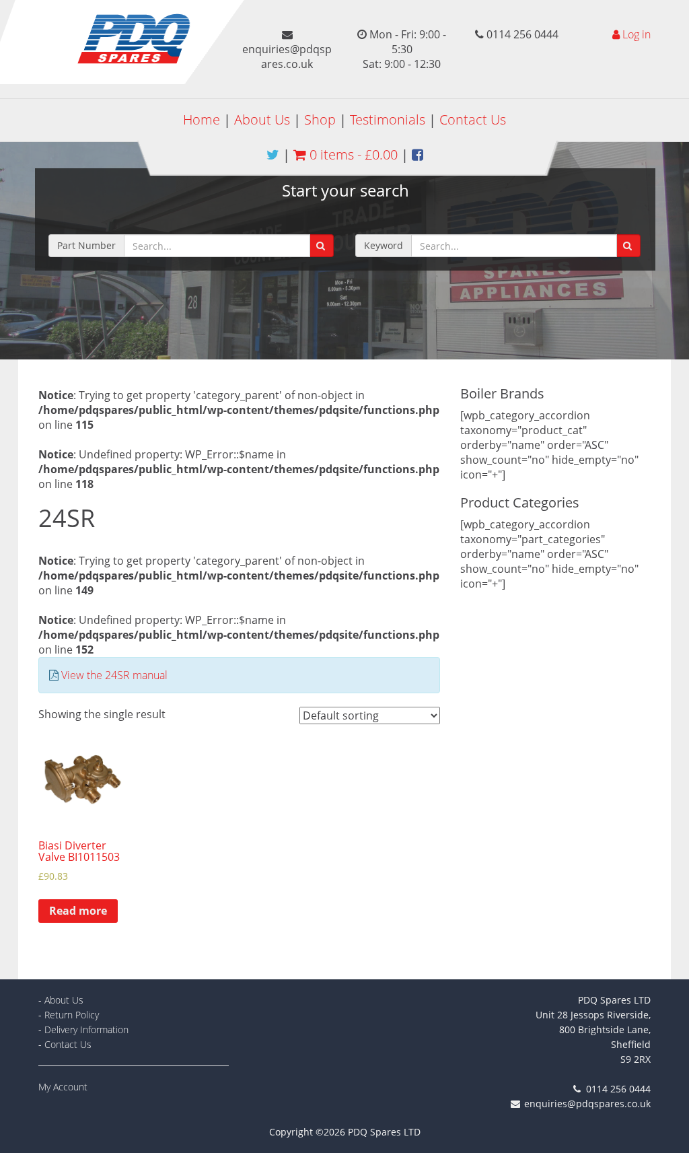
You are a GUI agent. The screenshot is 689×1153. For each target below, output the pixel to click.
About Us (262, 119)
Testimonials (387, 119)
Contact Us (472, 119)
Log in (636, 34)
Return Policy (71, 1014)
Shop (320, 119)
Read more (78, 910)
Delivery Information (86, 1029)
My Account (62, 1086)
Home (201, 119)
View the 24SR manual (114, 675)
